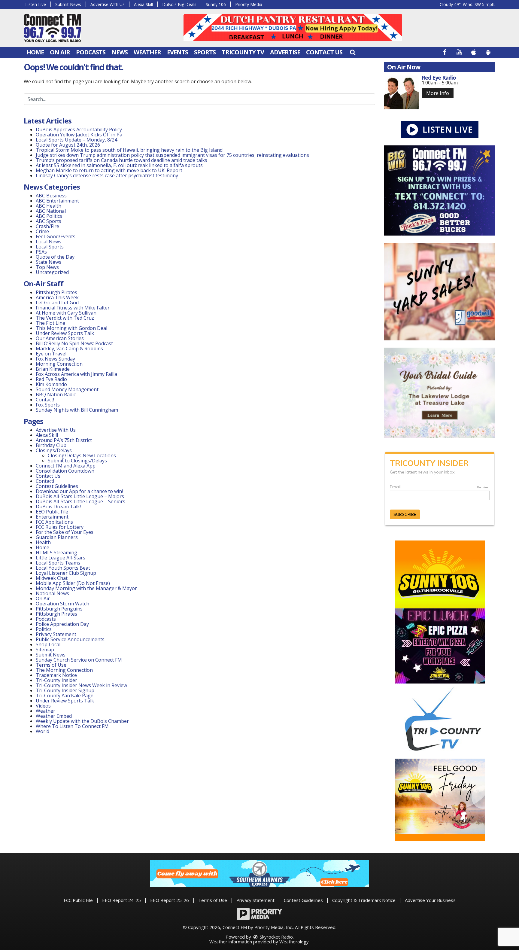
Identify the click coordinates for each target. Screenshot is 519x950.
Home (35, 52)
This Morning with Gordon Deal (71, 328)
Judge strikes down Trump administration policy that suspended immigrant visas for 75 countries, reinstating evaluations (172, 155)
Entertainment (52, 516)
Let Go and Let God (57, 302)
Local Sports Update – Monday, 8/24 (76, 139)
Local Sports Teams (58, 562)
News (119, 52)
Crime (42, 231)
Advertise (285, 52)
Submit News (68, 4)
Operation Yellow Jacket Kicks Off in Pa (79, 134)
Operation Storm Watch (62, 603)
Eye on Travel (51, 353)
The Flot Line (50, 323)
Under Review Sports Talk (65, 333)
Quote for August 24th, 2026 (68, 145)
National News (52, 593)
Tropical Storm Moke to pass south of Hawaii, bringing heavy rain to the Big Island (129, 150)
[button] (352, 52)
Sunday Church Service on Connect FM (79, 659)
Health (43, 542)
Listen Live (35, 4)
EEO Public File (52, 511)
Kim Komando (51, 384)
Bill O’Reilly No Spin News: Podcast (74, 343)
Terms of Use (51, 665)
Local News (48, 241)
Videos (43, 705)
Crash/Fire (47, 226)
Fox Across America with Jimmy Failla (76, 374)
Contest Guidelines (57, 486)
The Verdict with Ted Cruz (65, 318)
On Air (60, 52)
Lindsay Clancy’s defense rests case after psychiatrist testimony (107, 175)
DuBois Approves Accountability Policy (79, 129)
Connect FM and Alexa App (66, 465)
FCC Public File (78, 900)
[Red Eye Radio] (401, 92)
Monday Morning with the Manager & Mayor (86, 588)
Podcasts (90, 52)
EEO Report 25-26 (169, 900)
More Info (437, 93)
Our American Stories (60, 338)
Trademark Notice (56, 675)
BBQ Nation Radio (56, 394)
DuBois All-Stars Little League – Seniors (80, 501)
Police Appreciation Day (62, 624)
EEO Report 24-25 (121, 900)
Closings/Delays (54, 450)
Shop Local (48, 644)
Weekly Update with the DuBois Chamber (82, 721)
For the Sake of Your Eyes (64, 532)
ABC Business (51, 195)
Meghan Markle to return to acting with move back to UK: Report (109, 170)
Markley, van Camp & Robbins (69, 348)
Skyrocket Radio (276, 937)
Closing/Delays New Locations (82, 455)
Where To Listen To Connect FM (72, 726)
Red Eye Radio (51, 379)
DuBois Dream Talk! (58, 506)
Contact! (45, 399)
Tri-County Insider (56, 680)
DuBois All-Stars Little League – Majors (80, 496)
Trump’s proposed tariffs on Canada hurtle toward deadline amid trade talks (121, 160)
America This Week (57, 297)
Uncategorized (52, 272)
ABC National (51, 211)
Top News (47, 267)
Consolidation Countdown (65, 470)
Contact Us (324, 52)
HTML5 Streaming (56, 552)
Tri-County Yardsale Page (64, 695)
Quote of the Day (55, 257)
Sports (205, 52)
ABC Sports (48, 221)
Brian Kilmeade (53, 369)
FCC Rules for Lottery (59, 527)
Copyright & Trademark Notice (364, 900)
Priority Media (248, 4)
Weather (147, 52)
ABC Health (48, 205)
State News (48, 262)
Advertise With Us (107, 4)
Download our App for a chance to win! (79, 491)
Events (177, 52)
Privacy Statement (56, 634)
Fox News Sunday (55, 358)
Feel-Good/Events (55, 236)
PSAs (41, 251)
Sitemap (45, 649)
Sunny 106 (216, 4)
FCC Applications (54, 522)
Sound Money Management (67, 389)
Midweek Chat (52, 578)
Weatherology (294, 942)
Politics (44, 629)
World (42, 731)
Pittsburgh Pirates (56, 292)
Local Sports (50, 246)
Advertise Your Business (430, 900)
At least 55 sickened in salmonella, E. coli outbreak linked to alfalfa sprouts (119, 165)
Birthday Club (51, 445)
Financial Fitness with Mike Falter (73, 307)
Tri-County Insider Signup (65, 690)
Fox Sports (48, 404)
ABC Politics (49, 216)
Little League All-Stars (60, 557)
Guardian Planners (57, 537)
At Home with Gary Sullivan (66, 312)
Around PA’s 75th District (64, 440)
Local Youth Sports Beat (63, 568)
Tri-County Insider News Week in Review (81, 685)
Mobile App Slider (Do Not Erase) (73, 583)
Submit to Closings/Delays (77, 460)
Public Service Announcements (70, 639)
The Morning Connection (64, 670)
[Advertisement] (293, 27)
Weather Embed (54, 716)
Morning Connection (59, 364)
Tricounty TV (243, 52)
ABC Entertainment (57, 200)
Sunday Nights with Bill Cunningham (77, 409)
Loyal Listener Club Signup (66, 573)
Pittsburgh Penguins (59, 608)
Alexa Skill (143, 4)
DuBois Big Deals (179, 4)
